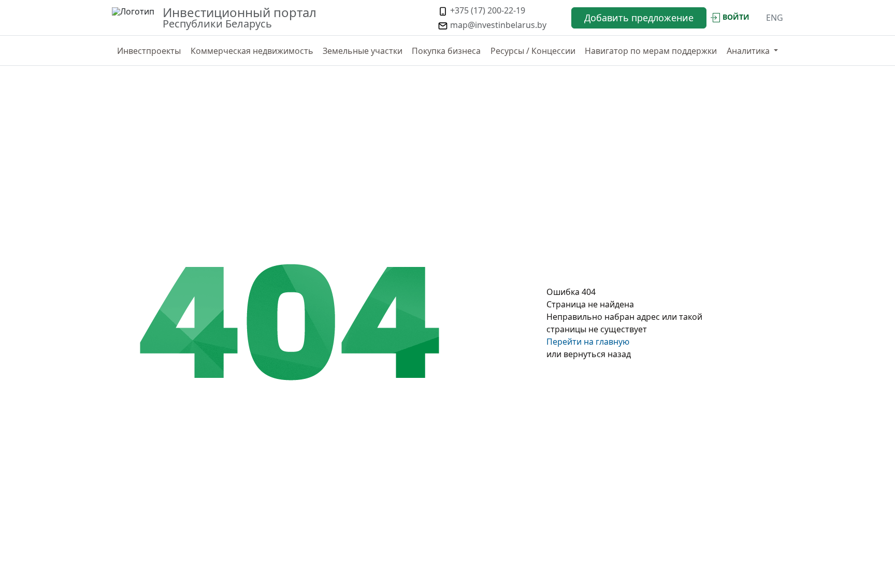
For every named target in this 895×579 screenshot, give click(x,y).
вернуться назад (597, 354)
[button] (752, 50)
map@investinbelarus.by (497, 25)
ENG (774, 17)
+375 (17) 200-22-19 (486, 10)
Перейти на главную (587, 341)
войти (736, 17)
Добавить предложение (639, 17)
